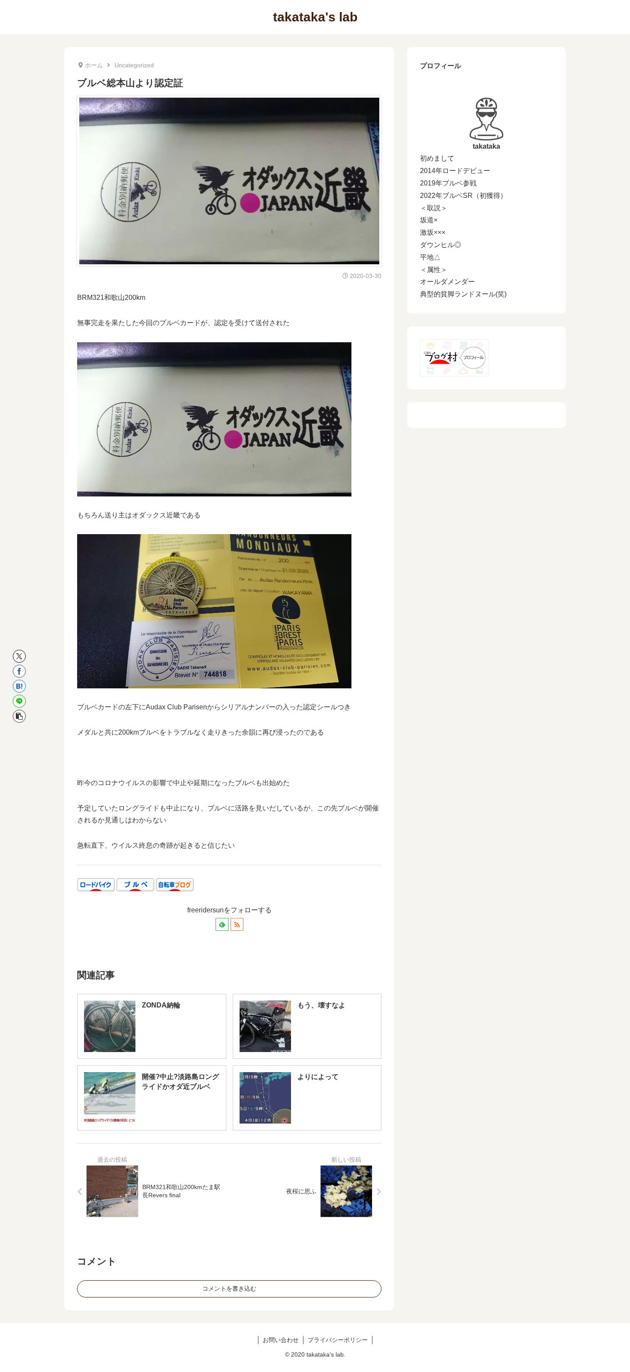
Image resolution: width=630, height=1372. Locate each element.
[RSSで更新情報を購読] (237, 924)
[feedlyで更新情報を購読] (222, 924)
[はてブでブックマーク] (19, 686)
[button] (19, 716)
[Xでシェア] (19, 656)
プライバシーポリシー (338, 1339)
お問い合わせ (281, 1339)
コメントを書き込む (229, 1288)
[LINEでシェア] (19, 701)
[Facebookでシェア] (19, 671)
